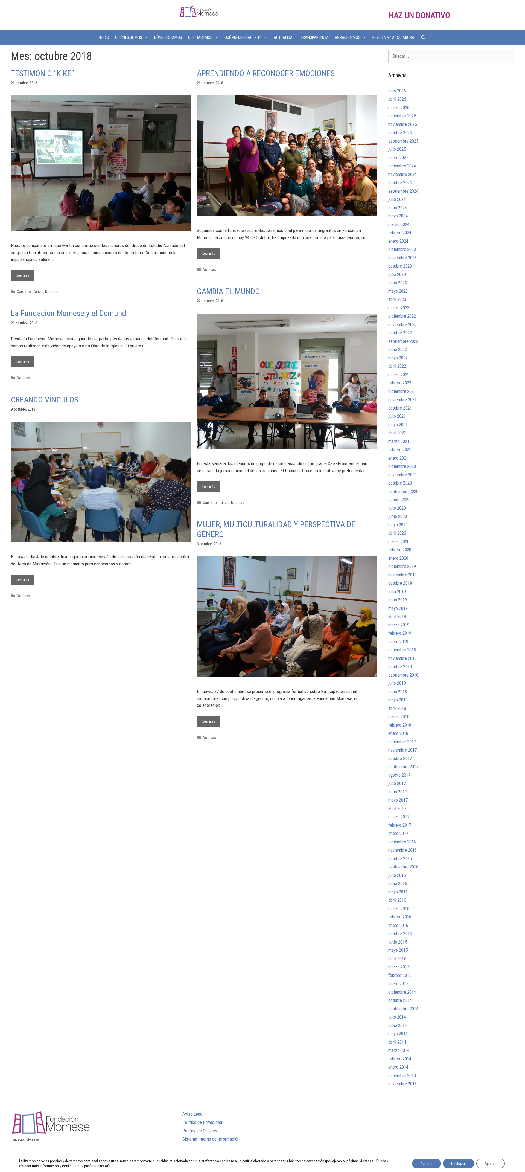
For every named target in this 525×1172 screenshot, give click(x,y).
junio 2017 (397, 791)
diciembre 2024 (402, 166)
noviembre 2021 (402, 399)
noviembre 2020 (402, 474)
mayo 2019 (398, 608)
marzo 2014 (398, 1050)
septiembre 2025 (403, 141)
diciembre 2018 (402, 649)
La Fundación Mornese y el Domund (68, 313)
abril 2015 (397, 958)
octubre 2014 (400, 1000)
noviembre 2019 (402, 575)
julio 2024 (397, 199)
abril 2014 (397, 1042)
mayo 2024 (398, 216)
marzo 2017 (398, 816)
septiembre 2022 (403, 341)
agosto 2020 (399, 499)
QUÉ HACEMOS (200, 37)
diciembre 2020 (402, 466)
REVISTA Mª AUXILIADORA (393, 37)
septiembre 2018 (403, 675)
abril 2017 (397, 808)
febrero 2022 (399, 382)
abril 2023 (397, 299)
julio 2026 (397, 91)
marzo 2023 (398, 308)
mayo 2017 (398, 800)
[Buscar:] (451, 56)
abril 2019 (397, 616)
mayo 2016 (398, 892)
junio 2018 (397, 691)
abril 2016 (397, 900)
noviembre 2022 (402, 324)
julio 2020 (397, 508)
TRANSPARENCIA (315, 37)
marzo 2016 (398, 908)
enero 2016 (398, 925)
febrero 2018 (399, 725)
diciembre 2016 (402, 842)
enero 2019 (398, 641)
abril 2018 (397, 708)
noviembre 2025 (402, 124)
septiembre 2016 (403, 866)
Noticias (51, 291)
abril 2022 (397, 366)
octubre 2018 (400, 666)
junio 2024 (397, 207)
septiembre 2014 (403, 1008)
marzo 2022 (398, 374)
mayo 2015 (398, 950)
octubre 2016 (400, 858)
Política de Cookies (199, 1130)
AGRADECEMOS (347, 37)
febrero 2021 (399, 449)
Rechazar (458, 1163)
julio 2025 (397, 149)
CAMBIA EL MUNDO (228, 291)
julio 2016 (397, 875)
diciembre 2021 (402, 391)
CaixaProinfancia (30, 291)
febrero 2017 (399, 825)
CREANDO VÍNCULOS (44, 399)
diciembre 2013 (402, 1075)
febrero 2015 (399, 975)
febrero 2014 (399, 1058)
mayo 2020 (398, 524)
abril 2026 (397, 99)
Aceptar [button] (426, 1163)
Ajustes (491, 1163)
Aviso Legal (192, 1114)
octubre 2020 (400, 483)
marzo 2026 (398, 107)
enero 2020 (398, 558)
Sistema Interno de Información (211, 1139)
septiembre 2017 (403, 766)
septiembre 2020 (403, 491)
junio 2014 (397, 1025)
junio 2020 (397, 516)
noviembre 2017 (402, 750)
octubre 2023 (400, 266)
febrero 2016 (399, 916)
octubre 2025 (400, 132)
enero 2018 (398, 733)
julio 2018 (397, 683)
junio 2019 (397, 599)
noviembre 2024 (402, 174)
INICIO (104, 37)
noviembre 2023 (402, 257)
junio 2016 (397, 883)
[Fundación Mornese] (199, 11)
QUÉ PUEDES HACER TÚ (243, 37)
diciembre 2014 (402, 992)
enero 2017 (398, 833)
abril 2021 (397, 433)
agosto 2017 (399, 775)
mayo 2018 (398, 700)
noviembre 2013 (402, 1083)
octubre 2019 (400, 583)
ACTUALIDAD (284, 37)
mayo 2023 (398, 291)
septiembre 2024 (403, 191)
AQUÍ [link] (108, 1166)
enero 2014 (398, 1067)
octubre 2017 (400, 758)
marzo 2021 (398, 441)
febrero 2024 (399, 232)
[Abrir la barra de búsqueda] (422, 37)
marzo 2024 (398, 224)
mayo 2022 (398, 358)
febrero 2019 (399, 633)
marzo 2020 (398, 541)
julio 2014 (397, 1017)
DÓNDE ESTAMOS (168, 37)
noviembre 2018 (402, 658)
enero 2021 (398, 458)
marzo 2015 (398, 967)
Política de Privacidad (202, 1122)
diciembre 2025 (402, 115)
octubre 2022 (400, 332)
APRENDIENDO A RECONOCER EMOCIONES (266, 73)
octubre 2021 (400, 408)
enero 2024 (398, 241)
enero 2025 (398, 157)
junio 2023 (397, 282)
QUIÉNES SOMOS (128, 37)
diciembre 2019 (402, 566)
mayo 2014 (398, 1033)
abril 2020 (397, 533)
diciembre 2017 (402, 741)
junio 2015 (397, 942)
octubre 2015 (400, 933)
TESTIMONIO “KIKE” (42, 73)
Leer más (25, 273)
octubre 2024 (400, 182)
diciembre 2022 (402, 316)
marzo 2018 (398, 716)
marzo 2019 (398, 625)
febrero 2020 (399, 549)
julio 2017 (397, 783)
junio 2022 (397, 349)
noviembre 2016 (402, 850)
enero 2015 (398, 983)
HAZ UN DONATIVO (419, 15)
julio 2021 (397, 416)
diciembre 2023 (402, 249)
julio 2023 (397, 274)
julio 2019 (397, 591)
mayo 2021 (398, 424)
